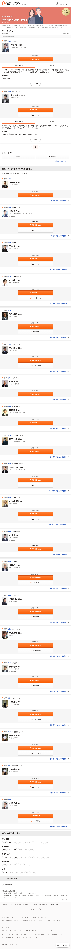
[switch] (8, 36)
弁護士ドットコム (7, 904)
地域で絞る (18, 156)
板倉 (26, 857)
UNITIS (25, 937)
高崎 (4, 842)
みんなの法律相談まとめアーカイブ (11, 937)
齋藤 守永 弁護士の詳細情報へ (58, 691)
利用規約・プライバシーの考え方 (41, 917)
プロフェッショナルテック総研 (10, 934)
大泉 (43, 857)
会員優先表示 (66, 33)
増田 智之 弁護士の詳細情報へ (58, 759)
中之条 (5, 872)
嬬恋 (17, 872)
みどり (20, 850)
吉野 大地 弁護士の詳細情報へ (58, 826)
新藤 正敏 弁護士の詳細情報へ (58, 656)
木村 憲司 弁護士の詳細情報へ (58, 725)
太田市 (9, 179)
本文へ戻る (66, 899)
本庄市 (9, 344)
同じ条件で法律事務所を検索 (59, 161)
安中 (20, 842)
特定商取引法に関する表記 (29, 920)
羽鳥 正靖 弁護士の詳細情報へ (58, 337)
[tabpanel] (35, 77)
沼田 (4, 865)
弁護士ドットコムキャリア (45, 930)
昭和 (20, 865)
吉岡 (31, 850)
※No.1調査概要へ (6, 22)
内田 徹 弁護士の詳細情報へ (59, 554)
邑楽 (48, 857)
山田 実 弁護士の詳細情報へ (59, 400)
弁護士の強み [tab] (19, 65)
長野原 (11, 872)
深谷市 (9, 531)
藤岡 (10, 842)
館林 (16, 857)
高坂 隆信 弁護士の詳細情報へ (58, 428)
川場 (15, 865)
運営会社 (41, 920)
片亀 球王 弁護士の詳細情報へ (58, 588)
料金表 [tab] (52, 65)
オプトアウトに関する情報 (53, 920)
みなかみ (26, 865)
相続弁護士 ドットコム (26, 934)
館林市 (9, 629)
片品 (10, 865)
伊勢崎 (5, 857)
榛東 (26, 850)
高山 (27, 872)
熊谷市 (9, 698)
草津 (22, 872)
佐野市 (9, 378)
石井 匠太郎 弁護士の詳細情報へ (58, 491)
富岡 (15, 842)
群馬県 (24, 4)
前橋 (4, 850)
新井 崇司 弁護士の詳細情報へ (58, 371)
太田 (11, 857)
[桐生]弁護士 (26, 904)
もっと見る (37, 84)
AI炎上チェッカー (33, 937)
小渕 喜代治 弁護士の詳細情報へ (58, 525)
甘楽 (47, 842)
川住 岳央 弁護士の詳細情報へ (58, 793)
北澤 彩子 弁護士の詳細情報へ (58, 236)
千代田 (37, 857)
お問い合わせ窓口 (25, 917)
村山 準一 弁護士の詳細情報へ (58, 303)
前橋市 (9, 310)
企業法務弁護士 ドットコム (42, 934)
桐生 (4, 19)
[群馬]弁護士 (18, 904)
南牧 (42, 842)
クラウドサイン (18, 930)
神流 (30, 842)
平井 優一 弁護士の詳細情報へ (58, 269)
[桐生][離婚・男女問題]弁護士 (39, 904)
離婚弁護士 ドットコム (57, 934)
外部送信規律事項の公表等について (11, 920)
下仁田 (36, 842)
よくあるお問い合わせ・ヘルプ (10, 917)
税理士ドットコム (6, 930)
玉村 (21, 857)
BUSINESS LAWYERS (30, 930)
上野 (25, 842)
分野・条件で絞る (52, 156)
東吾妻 (33, 872)
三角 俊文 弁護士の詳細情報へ (58, 201)
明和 (31, 857)
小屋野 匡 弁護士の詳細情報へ (58, 622)
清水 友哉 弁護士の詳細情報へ (58, 457)
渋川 (15, 850)
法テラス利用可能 (7, 884)
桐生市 (9, 41)
